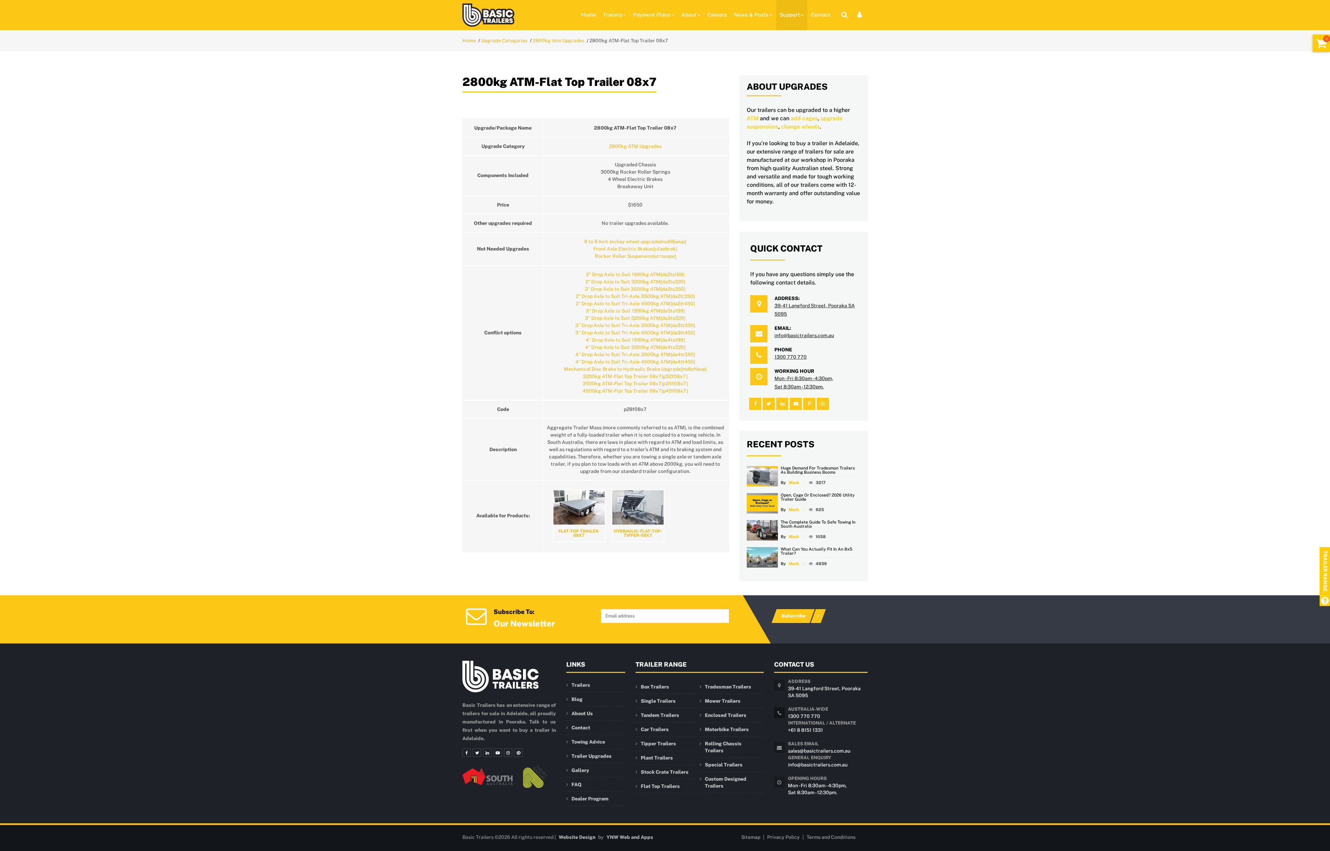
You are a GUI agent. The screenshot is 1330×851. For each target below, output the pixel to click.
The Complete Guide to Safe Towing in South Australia (818, 524)
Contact (820, 15)
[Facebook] (466, 752)
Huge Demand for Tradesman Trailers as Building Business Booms (818, 470)
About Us (582, 713)
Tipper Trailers (658, 743)
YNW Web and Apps (629, 837)
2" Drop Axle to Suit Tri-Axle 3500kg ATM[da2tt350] (635, 296)
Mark (794, 482)
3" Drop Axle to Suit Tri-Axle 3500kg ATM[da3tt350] (635, 325)
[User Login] (860, 14)
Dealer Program (590, 798)
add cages (804, 118)
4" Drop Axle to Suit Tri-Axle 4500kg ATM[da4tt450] (635, 362)
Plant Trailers (657, 758)
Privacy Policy (783, 837)
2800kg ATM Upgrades (635, 146)
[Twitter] (477, 752)
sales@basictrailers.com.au (819, 751)
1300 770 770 (790, 357)
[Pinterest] (518, 752)
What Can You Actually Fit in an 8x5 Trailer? (816, 551)
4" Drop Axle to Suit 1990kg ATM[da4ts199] (635, 340)
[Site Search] (844, 14)
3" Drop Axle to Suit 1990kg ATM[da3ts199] (635, 311)
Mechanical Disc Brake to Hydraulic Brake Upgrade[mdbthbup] (635, 369)
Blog (577, 699)
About (689, 15)
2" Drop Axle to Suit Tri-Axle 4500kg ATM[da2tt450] (635, 303)
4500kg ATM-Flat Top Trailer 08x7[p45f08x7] (635, 391)
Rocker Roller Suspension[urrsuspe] (635, 256)
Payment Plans (651, 15)
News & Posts (751, 15)
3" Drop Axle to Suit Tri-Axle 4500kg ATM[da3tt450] (635, 332)
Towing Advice (588, 742)
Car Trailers (655, 729)
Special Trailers (724, 764)
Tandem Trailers (660, 715)
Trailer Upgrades (591, 756)
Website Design (577, 837)
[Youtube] (498, 752)
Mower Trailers (723, 701)
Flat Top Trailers (660, 786)
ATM (753, 118)
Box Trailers (655, 687)
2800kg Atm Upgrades (558, 40)
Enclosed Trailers (725, 715)
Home (588, 15)
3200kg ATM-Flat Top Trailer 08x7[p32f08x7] (635, 376)
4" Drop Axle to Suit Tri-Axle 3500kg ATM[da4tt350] (635, 354)
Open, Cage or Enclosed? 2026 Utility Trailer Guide (818, 497)
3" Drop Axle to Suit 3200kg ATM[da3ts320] (635, 318)
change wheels (800, 126)
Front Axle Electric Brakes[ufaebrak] (635, 249)
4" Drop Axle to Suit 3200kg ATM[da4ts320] (635, 347)
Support (790, 15)
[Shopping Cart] (1321, 43)
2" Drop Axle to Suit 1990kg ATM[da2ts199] (635, 274)
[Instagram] (508, 752)
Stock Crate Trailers (665, 772)
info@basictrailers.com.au (804, 335)
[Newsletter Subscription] (476, 615)
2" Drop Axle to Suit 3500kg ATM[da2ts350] (635, 289)
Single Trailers (658, 701)
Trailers (612, 15)
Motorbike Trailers (727, 729)
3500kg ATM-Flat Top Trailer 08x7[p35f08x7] (635, 383)
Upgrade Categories (504, 40)
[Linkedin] (487, 752)
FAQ (576, 784)
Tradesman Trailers (728, 687)
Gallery (580, 770)
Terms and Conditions (831, 837)
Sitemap (750, 837)
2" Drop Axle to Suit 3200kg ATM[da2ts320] (635, 281)
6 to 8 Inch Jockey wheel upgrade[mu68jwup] (635, 241)
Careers (717, 15)
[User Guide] (1325, 601)
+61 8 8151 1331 (805, 730)
